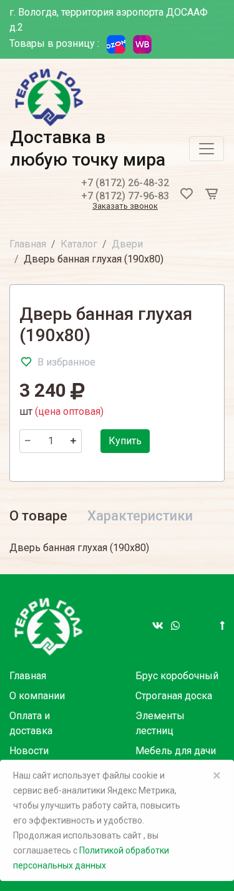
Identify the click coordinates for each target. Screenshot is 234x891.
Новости (29, 751)
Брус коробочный (176, 676)
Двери (127, 244)
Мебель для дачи (175, 751)
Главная (27, 244)
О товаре (38, 516)
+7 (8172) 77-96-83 (125, 196)
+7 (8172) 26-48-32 (125, 183)
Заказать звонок (125, 206)
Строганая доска (173, 696)
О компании (37, 696)
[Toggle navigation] (206, 148)
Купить (125, 441)
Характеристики (140, 516)
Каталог (79, 244)
